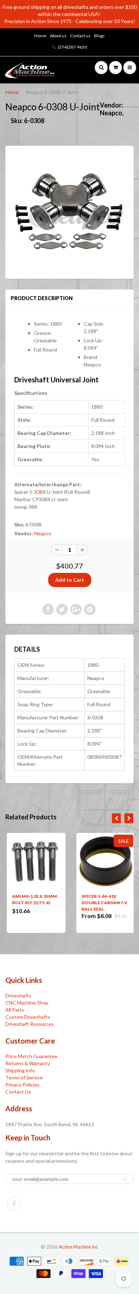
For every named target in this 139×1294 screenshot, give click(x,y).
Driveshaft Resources (29, 1024)
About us (58, 35)
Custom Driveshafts (27, 1017)
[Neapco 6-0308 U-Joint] (69, 211)
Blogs (99, 35)
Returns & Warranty (27, 1063)
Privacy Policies (22, 1085)
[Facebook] (14, 1203)
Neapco (42, 533)
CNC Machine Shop (26, 1003)
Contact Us (18, 1092)
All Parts (14, 1010)
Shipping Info (20, 1070)
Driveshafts (18, 995)
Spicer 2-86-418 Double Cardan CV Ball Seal (103, 903)
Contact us (80, 35)
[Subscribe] (124, 1179)
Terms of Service (24, 1077)
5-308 (35, 492)
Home (40, 35)
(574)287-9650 (72, 47)
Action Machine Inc (78, 1247)
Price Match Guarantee (31, 1056)
